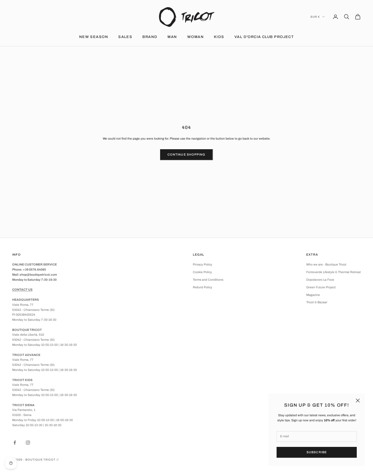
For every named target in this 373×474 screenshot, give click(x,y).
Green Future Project (321, 287)
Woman (195, 37)
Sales (125, 37)
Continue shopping (186, 154)
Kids (219, 37)
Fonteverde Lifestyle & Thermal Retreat (333, 272)
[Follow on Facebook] (14, 442)
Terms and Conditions (208, 279)
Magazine (313, 295)
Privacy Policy (202, 264)
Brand (149, 37)
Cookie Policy (202, 272)
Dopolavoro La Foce (320, 279)
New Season (93, 37)
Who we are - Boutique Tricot (326, 264)
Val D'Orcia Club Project (264, 37)
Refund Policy (202, 287)
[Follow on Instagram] (27, 442)
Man (172, 37)
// (58, 459)
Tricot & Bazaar (316, 302)
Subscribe (317, 452)
